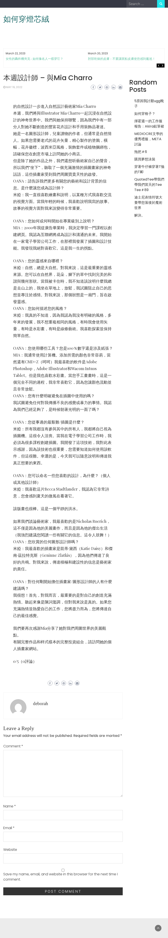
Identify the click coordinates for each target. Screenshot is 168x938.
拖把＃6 (140, 151)
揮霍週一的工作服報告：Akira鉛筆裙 (149, 124)
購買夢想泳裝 (144, 159)
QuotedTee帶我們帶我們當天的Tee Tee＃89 (149, 184)
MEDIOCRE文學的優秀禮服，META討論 (148, 139)
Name (9, 806)
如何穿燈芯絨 (26, 19)
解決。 (139, 215)
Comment (13, 746)
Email (9, 827)
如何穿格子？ (144, 113)
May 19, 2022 (14, 87)
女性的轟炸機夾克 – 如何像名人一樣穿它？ (34, 59)
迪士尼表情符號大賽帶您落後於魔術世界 (148, 202)
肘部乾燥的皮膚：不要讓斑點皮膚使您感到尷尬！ (121, 59)
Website (10, 849)
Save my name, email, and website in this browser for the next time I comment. (60, 877)
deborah (40, 703)
